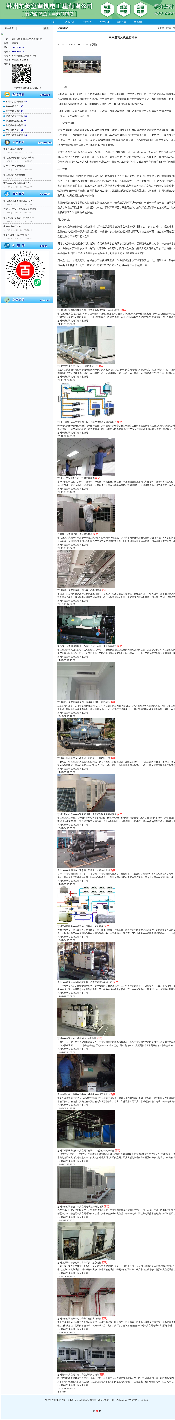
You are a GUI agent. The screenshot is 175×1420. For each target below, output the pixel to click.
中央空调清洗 (12, 106)
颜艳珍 (144, 1399)
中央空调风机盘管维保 (14, 174)
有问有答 (121, 21)
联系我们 (138, 21)
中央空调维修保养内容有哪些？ (18, 217)
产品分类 (87, 21)
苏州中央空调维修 (14, 101)
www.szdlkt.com (20, 59)
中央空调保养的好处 (13, 148)
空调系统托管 (12, 130)
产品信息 (70, 21)
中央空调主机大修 (14, 134)
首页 (52, 21)
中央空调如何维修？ (13, 226)
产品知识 (104, 21)
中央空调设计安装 (14, 115)
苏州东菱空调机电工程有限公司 (72, 320)
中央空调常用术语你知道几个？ (18, 200)
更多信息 (61, 1391)
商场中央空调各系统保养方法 (17, 183)
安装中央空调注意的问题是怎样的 (19, 209)
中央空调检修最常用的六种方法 (18, 157)
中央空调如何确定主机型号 (16, 234)
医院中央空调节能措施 (14, 166)
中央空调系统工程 (14, 120)
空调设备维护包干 (14, 125)
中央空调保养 (12, 111)
